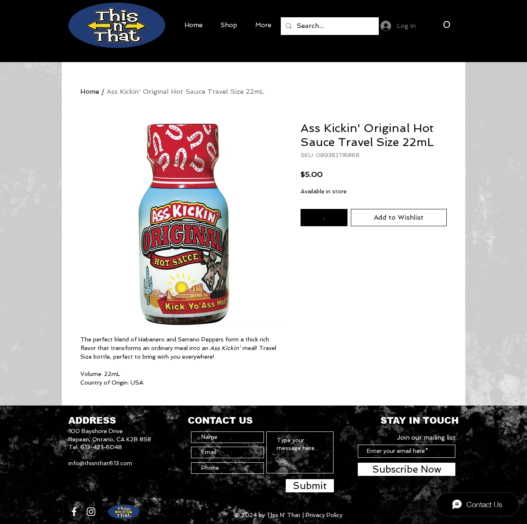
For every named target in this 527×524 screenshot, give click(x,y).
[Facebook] (74, 511)
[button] (446, 24)
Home (89, 91)
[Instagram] (91, 511)
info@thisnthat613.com (100, 463)
